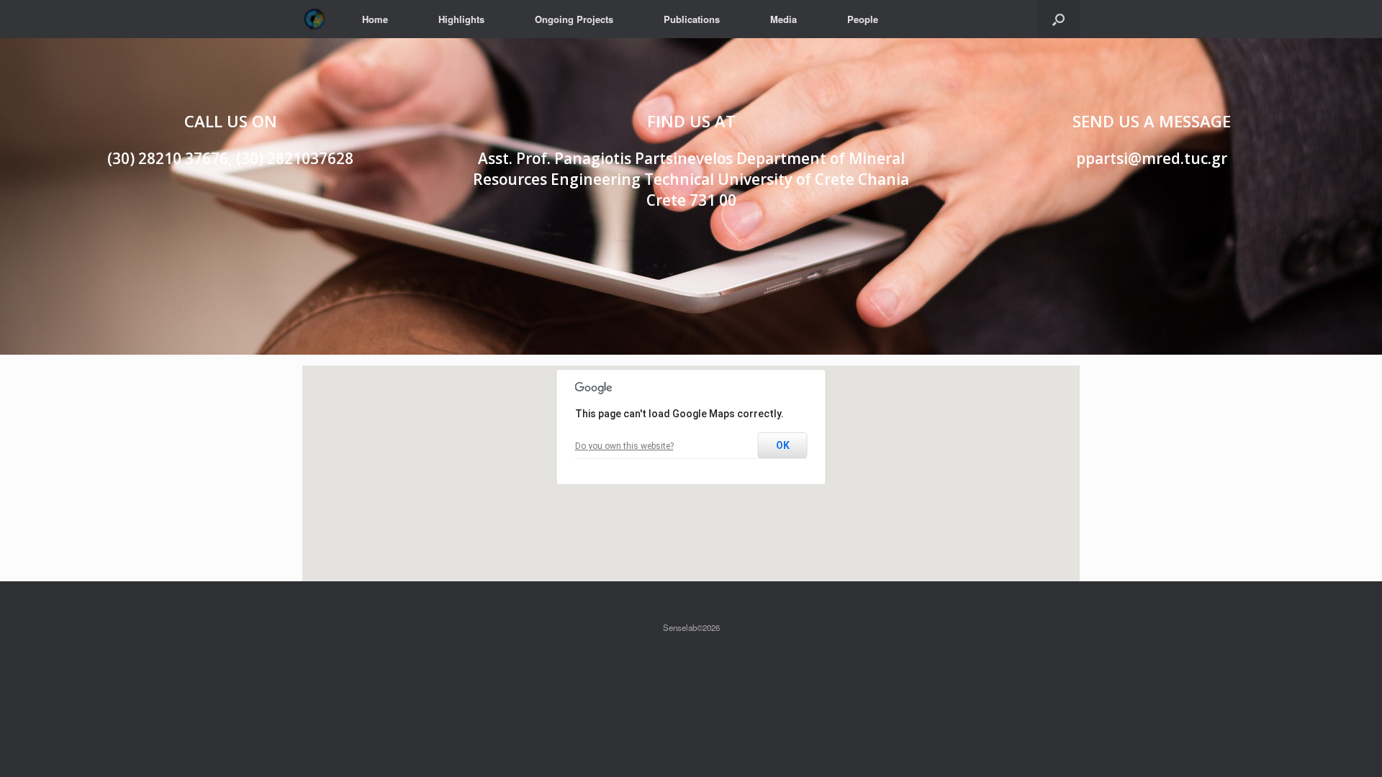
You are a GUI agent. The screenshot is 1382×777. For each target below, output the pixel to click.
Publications (692, 19)
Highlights (461, 19)
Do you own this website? (624, 446)
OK (783, 445)
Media (783, 19)
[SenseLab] (314, 19)
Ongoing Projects (574, 19)
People (862, 19)
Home (375, 19)
